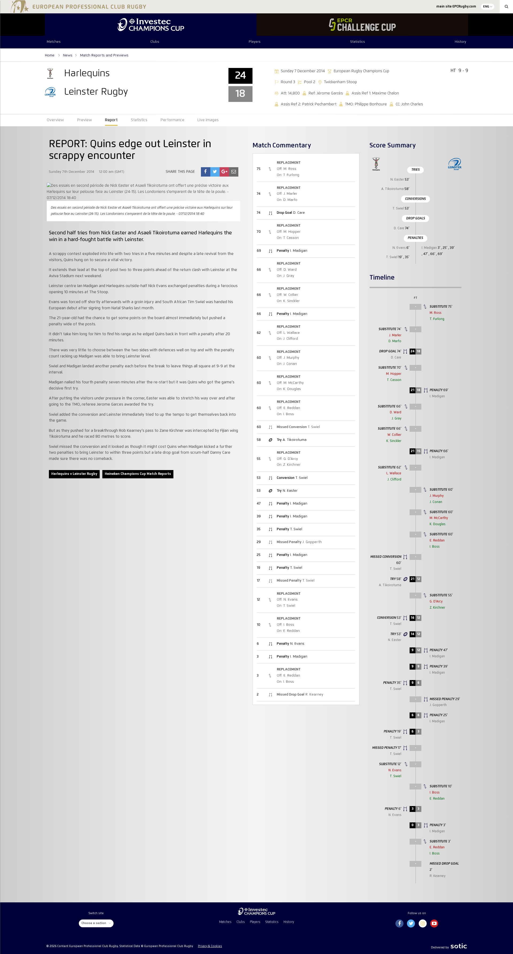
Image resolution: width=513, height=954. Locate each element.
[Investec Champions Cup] (150, 24)
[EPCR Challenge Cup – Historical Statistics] (362, 24)
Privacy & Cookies (210, 946)
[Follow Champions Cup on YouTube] (434, 923)
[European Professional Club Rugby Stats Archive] (77, 11)
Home (50, 55)
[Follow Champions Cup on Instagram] (423, 923)
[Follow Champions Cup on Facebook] (399, 923)
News (67, 55)
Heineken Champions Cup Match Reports (138, 474)
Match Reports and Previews (104, 55)
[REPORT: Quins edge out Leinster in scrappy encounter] (205, 172)
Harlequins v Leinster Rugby (74, 474)
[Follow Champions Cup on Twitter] (411, 923)
